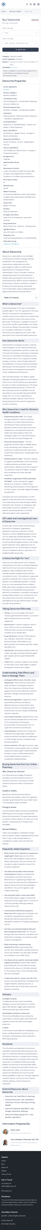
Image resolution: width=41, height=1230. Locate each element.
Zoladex (14, 244)
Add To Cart (21, 49)
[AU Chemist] (10, 4)
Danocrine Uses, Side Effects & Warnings (20, 1096)
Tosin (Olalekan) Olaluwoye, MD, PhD (24, 1139)
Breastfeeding (19, 125)
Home (3, 11)
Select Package (8, 39)
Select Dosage (7, 28)
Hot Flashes (7, 133)
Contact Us (8, 1191)
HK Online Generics (8, 1224)
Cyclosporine (29, 226)
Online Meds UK (7, 1220)
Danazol (19, 59)
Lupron (6, 244)
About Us (4, 1167)
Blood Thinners (8, 226)
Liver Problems (8, 150)
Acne (19, 142)
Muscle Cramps (9, 142)
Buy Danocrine (11, 19)
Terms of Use (6, 1174)
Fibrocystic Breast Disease (25, 116)
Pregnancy (7, 125)
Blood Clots (21, 150)
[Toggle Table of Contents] (36, 297)
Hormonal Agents (9, 101)
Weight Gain (18, 133)
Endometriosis (8, 116)
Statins (19, 226)
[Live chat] (31, 4)
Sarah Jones (15, 1130)
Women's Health (15, 11)
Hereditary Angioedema (13, 119)
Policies (4, 1171)
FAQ (2, 1164)
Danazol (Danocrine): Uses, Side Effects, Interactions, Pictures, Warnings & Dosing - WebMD (20, 1102)
